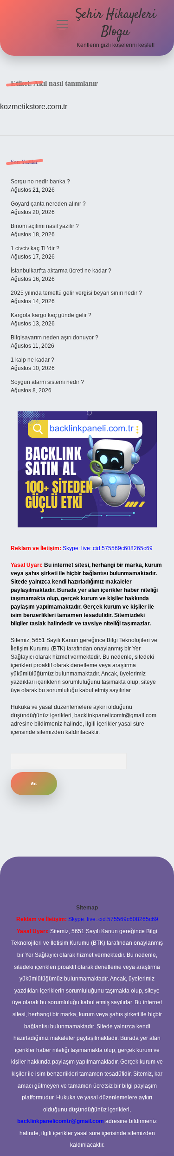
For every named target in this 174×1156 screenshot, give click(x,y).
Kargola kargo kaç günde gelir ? (51, 315)
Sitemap (87, 907)
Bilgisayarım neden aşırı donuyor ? (54, 337)
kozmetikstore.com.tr (33, 106)
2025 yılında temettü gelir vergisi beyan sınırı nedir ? (76, 293)
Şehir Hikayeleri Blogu (115, 23)
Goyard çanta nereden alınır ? (48, 204)
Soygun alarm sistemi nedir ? (47, 382)
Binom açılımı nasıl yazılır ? (45, 226)
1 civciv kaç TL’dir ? (35, 248)
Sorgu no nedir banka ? (40, 181)
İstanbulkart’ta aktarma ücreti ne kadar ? (61, 270)
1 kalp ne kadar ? (32, 360)
